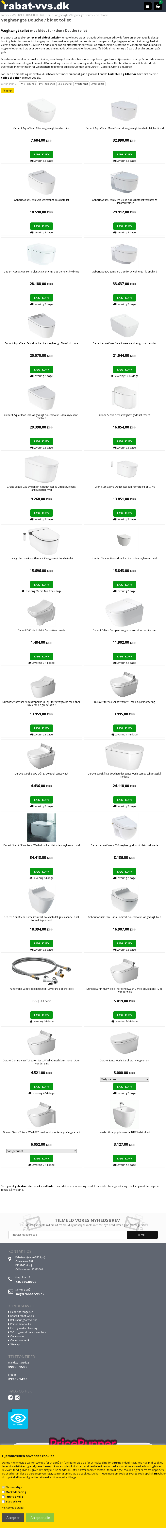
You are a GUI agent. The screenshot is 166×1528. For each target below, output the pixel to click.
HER (156, 1473)
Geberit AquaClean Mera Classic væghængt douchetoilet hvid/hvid (42, 271)
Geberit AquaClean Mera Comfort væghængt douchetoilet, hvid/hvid (124, 128)
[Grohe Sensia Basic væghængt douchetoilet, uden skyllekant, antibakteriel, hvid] (41, 468)
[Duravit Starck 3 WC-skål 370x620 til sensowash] (41, 755)
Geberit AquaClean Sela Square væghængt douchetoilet (124, 343)
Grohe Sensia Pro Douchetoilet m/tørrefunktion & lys (125, 486)
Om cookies (17, 1336)
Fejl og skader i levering (23, 1328)
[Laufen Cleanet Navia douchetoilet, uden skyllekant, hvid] (124, 540)
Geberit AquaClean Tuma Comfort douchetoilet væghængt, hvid (124, 917)
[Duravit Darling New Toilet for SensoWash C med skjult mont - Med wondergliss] (124, 970)
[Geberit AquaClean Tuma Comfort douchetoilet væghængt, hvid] (124, 899)
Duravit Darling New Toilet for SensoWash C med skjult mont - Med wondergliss (124, 990)
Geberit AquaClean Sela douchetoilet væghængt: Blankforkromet (41, 343)
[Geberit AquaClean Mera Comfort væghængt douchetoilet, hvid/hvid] (124, 110)
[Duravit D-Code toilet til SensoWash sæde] (41, 612)
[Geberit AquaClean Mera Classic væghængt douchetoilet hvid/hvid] (41, 253)
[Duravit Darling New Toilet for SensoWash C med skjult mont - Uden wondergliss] (41, 1042)
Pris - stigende (28, 83)
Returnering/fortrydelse (23, 1320)
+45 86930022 (25, 1282)
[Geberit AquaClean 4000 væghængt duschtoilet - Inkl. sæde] (124, 827)
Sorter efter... (8, 83)
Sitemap (15, 1344)
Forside (5, 15)
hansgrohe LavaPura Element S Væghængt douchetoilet (41, 558)
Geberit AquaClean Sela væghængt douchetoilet (41, 200)
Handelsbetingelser (21, 1312)
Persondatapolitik (20, 1324)
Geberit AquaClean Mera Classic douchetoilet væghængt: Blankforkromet (124, 201)
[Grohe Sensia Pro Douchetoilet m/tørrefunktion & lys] (124, 468)
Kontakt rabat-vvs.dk (22, 1316)
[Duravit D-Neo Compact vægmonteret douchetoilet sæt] (124, 612)
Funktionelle (14, 1496)
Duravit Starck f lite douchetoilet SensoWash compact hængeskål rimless (125, 775)
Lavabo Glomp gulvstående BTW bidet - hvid (124, 1132)
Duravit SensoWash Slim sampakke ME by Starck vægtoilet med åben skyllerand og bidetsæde (41, 703)
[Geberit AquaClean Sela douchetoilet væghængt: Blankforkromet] (41, 325)
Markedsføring (16, 1492)
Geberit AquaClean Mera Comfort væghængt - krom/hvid (124, 271)
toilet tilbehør (11, 77)
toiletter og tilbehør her (125, 74)
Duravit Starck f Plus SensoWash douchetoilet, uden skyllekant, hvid (41, 845)
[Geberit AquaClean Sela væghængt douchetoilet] (41, 182)
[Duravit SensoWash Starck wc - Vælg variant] (124, 1042)
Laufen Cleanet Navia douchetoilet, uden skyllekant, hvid (125, 558)
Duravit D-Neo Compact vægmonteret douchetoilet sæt (124, 630)
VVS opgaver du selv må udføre (28, 1332)
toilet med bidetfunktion (44, 37)
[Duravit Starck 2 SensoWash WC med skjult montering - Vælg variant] (41, 1114)
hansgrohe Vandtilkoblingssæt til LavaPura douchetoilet (41, 989)
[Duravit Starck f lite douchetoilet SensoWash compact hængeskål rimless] (124, 755)
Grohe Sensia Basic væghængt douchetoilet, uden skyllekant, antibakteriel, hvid (41, 488)
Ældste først (65, 83)
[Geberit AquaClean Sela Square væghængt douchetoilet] (124, 325)
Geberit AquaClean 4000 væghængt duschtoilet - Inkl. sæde (125, 845)
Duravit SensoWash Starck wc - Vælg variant (124, 1060)
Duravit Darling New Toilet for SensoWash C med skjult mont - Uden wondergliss (41, 1062)
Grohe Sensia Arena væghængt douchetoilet (124, 415)
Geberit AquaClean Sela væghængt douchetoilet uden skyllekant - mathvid (41, 416)
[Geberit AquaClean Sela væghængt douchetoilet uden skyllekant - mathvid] (41, 397)
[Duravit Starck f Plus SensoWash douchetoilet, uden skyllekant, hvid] (41, 827)
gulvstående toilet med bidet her (37, 1186)
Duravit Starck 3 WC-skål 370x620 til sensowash (41, 773)
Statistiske (13, 1501)
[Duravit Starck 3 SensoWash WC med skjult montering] (124, 684)
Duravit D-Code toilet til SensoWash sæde (41, 630)
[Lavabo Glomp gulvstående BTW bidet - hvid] (124, 1114)
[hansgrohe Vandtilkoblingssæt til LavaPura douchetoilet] (41, 970)
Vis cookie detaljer (13, 1507)
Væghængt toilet (15, 30)
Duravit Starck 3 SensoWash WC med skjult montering (124, 702)
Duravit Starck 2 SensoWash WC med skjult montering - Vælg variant (41, 1132)
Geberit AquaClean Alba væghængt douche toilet (41, 128)
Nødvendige (14, 1487)
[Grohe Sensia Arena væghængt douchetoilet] (124, 397)
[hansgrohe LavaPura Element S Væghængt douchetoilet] (41, 540)
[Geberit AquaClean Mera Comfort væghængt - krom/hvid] (124, 253)
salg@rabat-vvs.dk (29, 1294)
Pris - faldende (47, 83)
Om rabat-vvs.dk (19, 1340)
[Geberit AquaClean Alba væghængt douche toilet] (41, 110)
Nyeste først (81, 83)
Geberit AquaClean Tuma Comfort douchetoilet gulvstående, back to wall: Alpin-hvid (41, 918)
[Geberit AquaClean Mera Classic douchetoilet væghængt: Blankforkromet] (124, 182)
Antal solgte (98, 83)
